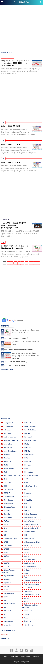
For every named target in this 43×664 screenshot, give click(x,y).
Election (7, 510)
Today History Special (32, 595)
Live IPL (27, 433)
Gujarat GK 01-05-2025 (10, 162)
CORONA (7, 493)
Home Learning (9, 593)
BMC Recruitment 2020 (12, 475)
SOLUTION (28, 546)
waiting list (28, 611)
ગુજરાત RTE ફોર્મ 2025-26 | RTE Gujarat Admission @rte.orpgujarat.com (13, 225)
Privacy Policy (25, 657)
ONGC (26, 482)
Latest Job (8, 625)
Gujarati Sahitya (9, 576)
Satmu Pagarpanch (31, 524)
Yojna (26, 618)
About (6, 657)
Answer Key (8, 444)
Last (21, 266)
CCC (5, 486)
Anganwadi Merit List (11, 440)
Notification (28, 472)
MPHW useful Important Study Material (18, 350)
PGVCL (26, 496)
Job (5, 618)
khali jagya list (8, 621)
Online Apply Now (30, 486)
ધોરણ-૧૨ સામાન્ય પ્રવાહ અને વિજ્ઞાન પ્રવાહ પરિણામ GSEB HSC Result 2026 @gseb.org (15, 63)
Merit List (27, 447)
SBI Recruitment (30, 532)
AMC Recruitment (10, 437)
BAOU (6, 465)
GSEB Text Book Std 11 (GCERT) (16, 338)
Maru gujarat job (30, 440)
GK (3, 122)
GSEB (4, 57)
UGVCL (26, 598)
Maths (26, 444)
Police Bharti (28, 500)
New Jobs (28, 465)
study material (29, 563)
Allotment (7, 433)
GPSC (6, 542)
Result (11, 57)
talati (26, 574)
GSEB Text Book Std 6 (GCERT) (15, 365)
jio (4, 614)
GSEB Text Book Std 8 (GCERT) (15, 362)
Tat (25, 577)
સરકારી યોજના (29, 625)
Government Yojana (10, 539)
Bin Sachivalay (9, 468)
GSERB (6, 556)
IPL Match (7, 611)
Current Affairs (9, 496)
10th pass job (8, 423)
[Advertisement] (21, 28)
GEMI (6, 532)
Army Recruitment (10, 451)
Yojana (26, 614)
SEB (25, 535)
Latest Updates (30, 426)
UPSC (26, 602)
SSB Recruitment (30, 560)
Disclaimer (35, 657)
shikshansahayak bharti (32, 542)
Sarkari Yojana (29, 521)
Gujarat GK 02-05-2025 (10, 144)
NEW (26, 458)
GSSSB (6, 567)
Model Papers (29, 454)
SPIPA (26, 553)
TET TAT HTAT (29, 588)
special (26, 549)
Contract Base (9, 489)
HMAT (6, 590)
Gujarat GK (21, 2)
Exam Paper (8, 517)
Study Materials (30, 567)
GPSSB (6, 549)
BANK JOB (7, 461)
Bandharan (7, 458)
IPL (5, 607)
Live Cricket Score (30, 430)
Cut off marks (9, 500)
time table (28, 591)
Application (8, 447)
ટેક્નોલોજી (27, 621)
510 (31, 263)
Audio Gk (7, 454)
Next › (36, 263)
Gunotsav (7, 579)
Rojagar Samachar (30, 514)
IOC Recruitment (10, 604)
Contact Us (14, 657)
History (6, 586)
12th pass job (8, 426)
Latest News (29, 423)
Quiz (25, 504)
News (26, 468)
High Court (7, 583)
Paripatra (27, 493)
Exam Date (7, 514)
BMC (5, 472)
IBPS (5, 600)
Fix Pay (6, 521)
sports (26, 556)
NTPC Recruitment (31, 475)
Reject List (28, 507)
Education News (9, 507)
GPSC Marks (8, 546)
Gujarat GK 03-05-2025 (10, 126)
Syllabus (27, 570)
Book (5, 479)
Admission (6, 219)
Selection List (29, 539)
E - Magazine (8, 504)
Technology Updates (31, 584)
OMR (26, 479)
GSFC (6, 560)
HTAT (6, 597)
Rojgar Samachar (30, 517)
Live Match (28, 437)
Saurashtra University (31, 528)
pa (25, 489)
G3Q (5, 528)
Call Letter (7, 482)
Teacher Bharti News (31, 581)
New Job (27, 461)
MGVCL (27, 451)
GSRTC (6, 563)
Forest (6, 524)
